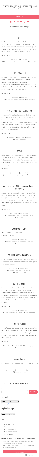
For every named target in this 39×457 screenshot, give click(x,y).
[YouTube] (21, 21)
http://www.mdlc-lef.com (9, 363)
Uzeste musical (19, 323)
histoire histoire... (13, 175)
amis (8, 215)
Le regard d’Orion (19, 438)
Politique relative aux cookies (9, 447)
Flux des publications (10, 429)
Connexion (7, 427)
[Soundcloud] (18, 21)
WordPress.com (8, 434)
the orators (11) (20, 72)
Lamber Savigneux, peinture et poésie (19, 6)
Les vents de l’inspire (6, 438)
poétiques (16, 99)
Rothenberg (18, 61)
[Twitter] (14, 21)
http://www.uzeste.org (7, 235)
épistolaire (7, 175)
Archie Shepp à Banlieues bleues (19, 110)
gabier (19, 150)
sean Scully (23, 61)
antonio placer (12, 270)
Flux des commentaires (10, 431)
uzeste (31, 241)
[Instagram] (24, 21)
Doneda (6, 61)
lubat (10, 241)
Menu (22, 17)
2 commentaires (33, 62)
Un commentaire (31, 100)
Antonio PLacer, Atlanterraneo (19, 254)
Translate (14, 404)
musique (10, 61)
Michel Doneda (19, 359)
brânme (19, 37)
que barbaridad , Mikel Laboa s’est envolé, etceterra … (19, 187)
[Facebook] (11, 21)
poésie (14, 61)
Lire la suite (4, 55)
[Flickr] (27, 21)
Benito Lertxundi (19, 283)
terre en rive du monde (28, 215)
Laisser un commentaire (20, 140)
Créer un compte (9, 424)
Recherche (4, 389)
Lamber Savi (15, 59)
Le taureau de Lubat (19, 228)
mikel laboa (12, 215)
